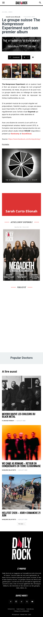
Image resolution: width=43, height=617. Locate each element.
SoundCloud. (27, 134)
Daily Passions (21, 609)
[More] (33, 57)
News (10, 12)
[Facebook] (11, 602)
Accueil (4, 12)
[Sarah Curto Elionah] (3, 17)
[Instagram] (16, 602)
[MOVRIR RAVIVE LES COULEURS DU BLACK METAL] (21, 393)
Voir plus (20, 524)
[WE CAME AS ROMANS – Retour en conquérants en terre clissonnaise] (21, 442)
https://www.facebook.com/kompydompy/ (24, 139)
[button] (3, 2)
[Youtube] (32, 602)
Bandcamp (15, 134)
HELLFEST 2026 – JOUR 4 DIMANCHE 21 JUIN (21, 514)
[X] (27, 602)
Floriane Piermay (8, 421)
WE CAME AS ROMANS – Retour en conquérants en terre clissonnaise (21, 464)
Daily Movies (30, 609)
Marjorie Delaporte (9, 470)
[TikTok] (22, 602)
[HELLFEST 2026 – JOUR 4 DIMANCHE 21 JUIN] (21, 492)
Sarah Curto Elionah (13, 17)
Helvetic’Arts (11, 609)
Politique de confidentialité (21, 611)
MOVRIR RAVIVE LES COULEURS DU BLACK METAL (18, 415)
